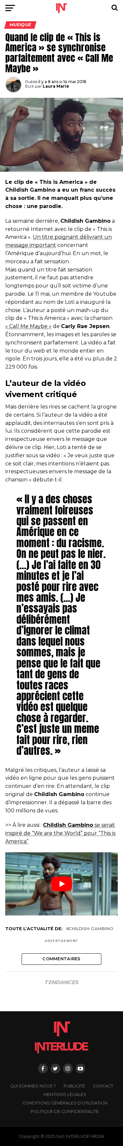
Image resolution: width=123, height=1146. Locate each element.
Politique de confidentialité (65, 1111)
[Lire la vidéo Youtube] (61, 883)
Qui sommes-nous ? (33, 1086)
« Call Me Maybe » (28, 326)
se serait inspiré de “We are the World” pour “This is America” (60, 833)
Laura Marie (56, 86)
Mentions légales (65, 1094)
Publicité (74, 1086)
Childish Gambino (91, 929)
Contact (103, 1086)
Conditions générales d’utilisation (65, 1103)
